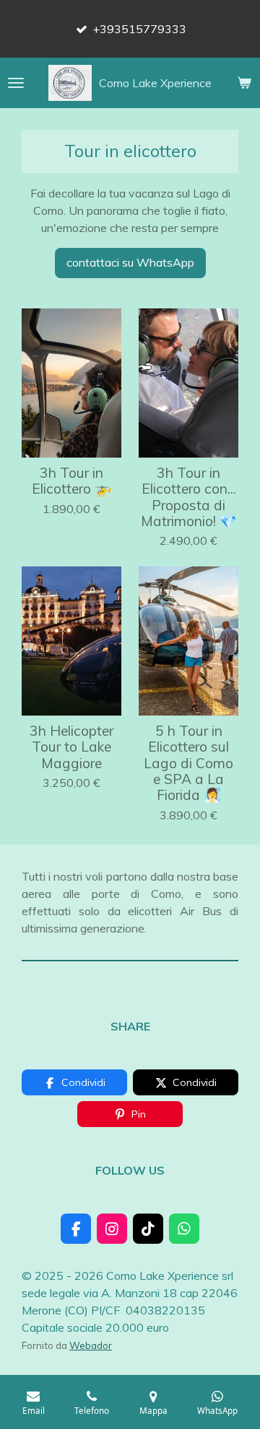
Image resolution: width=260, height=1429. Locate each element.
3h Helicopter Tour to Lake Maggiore (71, 747)
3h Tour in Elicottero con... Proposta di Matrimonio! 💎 (189, 497)
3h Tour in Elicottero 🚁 (72, 481)
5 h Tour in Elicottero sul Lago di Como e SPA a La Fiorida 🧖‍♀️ (188, 763)
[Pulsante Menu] (16, 83)
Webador (90, 1345)
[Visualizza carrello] (244, 83)
